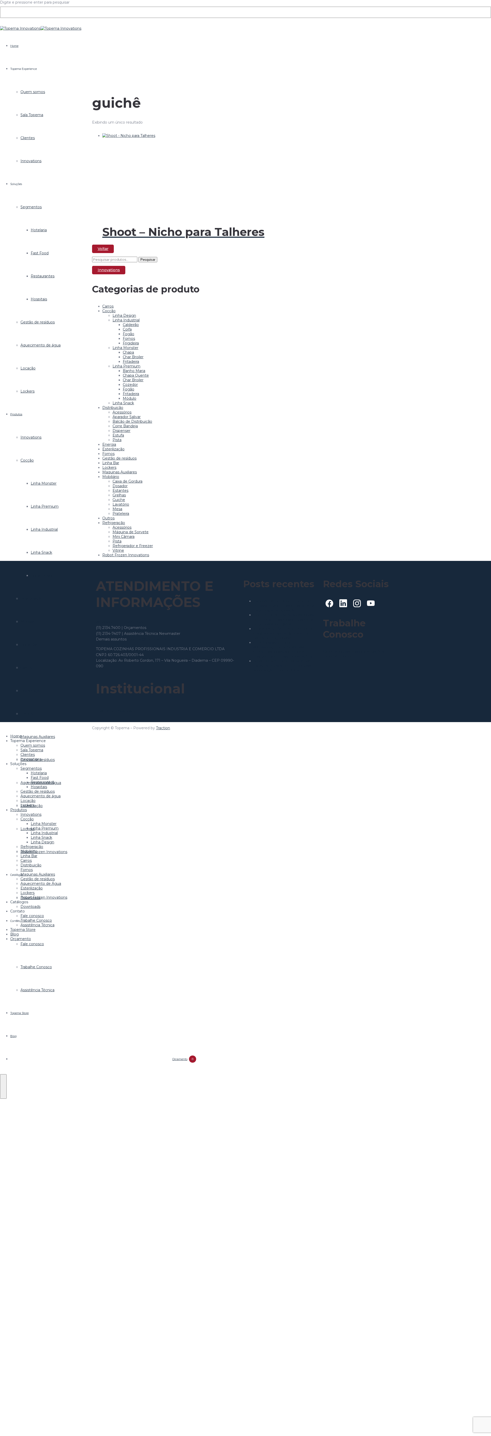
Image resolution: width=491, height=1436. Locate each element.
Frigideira (131, 343)
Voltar (103, 248)
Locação (28, 368)
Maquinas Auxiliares (37, 736)
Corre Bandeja (125, 426)
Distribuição (30, 690)
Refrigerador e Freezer (133, 545)
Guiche (119, 499)
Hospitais (39, 299)
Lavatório (121, 504)
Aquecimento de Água (40, 883)
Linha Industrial (44, 529)
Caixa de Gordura (127, 481)
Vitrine (118, 550)
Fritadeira (131, 361)
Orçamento (182, 1059)
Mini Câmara (124, 536)
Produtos (16, 414)
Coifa (127, 329)
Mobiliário (28, 621)
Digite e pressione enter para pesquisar (35, 2)
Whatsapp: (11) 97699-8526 (119, 622)
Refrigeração (31, 598)
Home (14, 46)
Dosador (120, 486)
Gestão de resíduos (37, 322)
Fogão (128, 334)
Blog (13, 1036)
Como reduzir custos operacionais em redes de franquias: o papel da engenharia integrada (283, 619)
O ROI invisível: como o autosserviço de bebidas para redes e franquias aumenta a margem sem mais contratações (282, 649)
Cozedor (130, 384)
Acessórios (122, 412)
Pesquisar (147, 260)
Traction (163, 728)
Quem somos (32, 92)
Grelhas (119, 495)
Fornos (26, 713)
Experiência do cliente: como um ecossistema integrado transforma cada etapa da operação (284, 606)
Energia (109, 444)
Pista (117, 440)
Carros (26, 667)
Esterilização (113, 449)
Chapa (128, 352)
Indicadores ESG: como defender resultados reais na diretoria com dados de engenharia (283, 633)
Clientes (27, 138)
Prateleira (121, 513)
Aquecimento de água (40, 345)
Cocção (27, 460)
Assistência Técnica (37, 990)
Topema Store (19, 1013)
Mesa (117, 509)
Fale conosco (32, 944)
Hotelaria (39, 230)
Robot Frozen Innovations (43, 852)
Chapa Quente (136, 375)
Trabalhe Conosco (36, 967)
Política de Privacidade (116, 711)
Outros (108, 518)
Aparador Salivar (127, 417)
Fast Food (40, 253)
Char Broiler (133, 357)
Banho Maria (134, 370)
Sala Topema (31, 115)
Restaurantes (42, 276)
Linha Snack (41, 552)
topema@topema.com (148, 639)
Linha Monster (44, 483)
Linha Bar (28, 644)
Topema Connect (338, 656)
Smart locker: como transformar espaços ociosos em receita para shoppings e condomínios (282, 665)
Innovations (30, 161)
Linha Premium (45, 506)
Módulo (129, 398)
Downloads (30, 906)
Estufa (118, 435)
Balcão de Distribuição (132, 421)
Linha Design (42, 575)
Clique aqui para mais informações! (353, 651)
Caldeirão (131, 324)
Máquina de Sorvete (131, 532)
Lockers (27, 391)
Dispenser (121, 430)
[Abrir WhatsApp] (478, 1423)
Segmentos (31, 207)
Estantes (120, 490)
